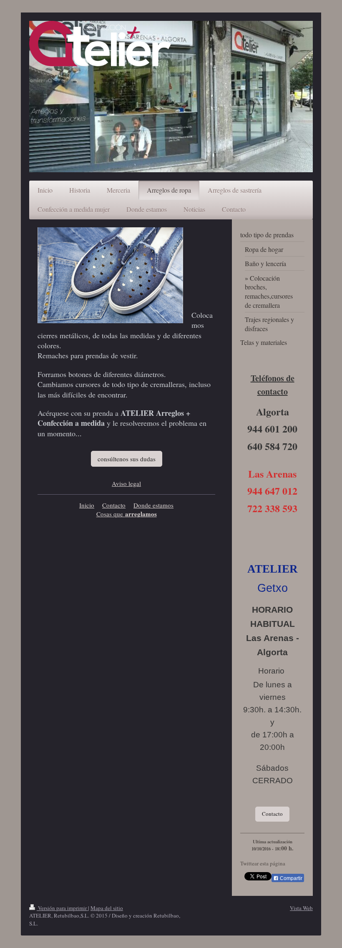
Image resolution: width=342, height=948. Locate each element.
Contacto (114, 505)
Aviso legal (126, 483)
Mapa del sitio (107, 908)
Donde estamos (153, 505)
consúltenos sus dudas (127, 459)
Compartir (290, 878)
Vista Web (301, 908)
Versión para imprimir (62, 908)
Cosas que (110, 514)
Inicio (86, 505)
